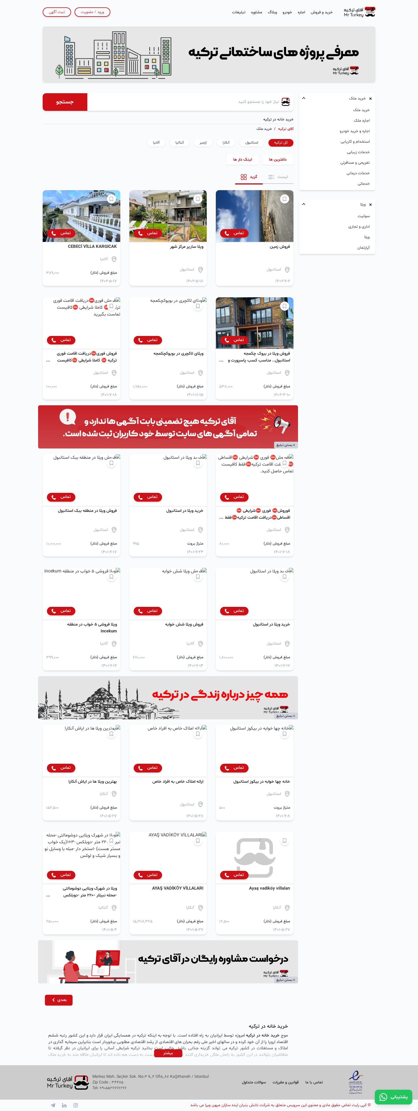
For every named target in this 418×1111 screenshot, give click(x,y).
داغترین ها (278, 159)
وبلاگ (272, 12)
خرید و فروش (322, 12)
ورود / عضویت (92, 12)
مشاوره (256, 12)
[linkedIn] (64, 1105)
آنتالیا (179, 142)
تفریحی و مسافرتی (355, 162)
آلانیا (156, 142)
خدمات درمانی (358, 173)
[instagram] (75, 1105)
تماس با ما (314, 1082)
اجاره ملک (362, 120)
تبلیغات (238, 12)
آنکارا (226, 142)
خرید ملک (361, 110)
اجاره (301, 12)
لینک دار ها (242, 159)
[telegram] (53, 1105)
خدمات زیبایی (358, 152)
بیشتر (168, 1053)
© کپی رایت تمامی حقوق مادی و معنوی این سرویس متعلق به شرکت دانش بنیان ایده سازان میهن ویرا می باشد (280, 1105)
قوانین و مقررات (286, 1082)
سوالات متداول (254, 1082)
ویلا (367, 237)
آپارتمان (363, 247)
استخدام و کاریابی (355, 141)
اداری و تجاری (359, 226)
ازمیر (203, 142)
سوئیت (364, 216)
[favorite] (284, 198)
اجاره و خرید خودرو (355, 131)
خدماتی (364, 183)
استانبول (251, 142)
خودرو (287, 12)
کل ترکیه (281, 142)
